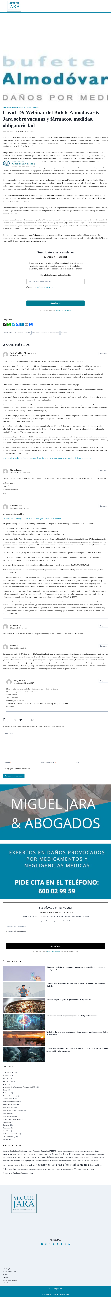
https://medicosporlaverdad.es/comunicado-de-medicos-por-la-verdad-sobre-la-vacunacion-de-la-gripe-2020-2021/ (48, 458)
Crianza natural (76, 1154)
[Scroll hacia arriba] (107, 1278)
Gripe (32, 1157)
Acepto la (41, 287)
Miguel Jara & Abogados (11, 1119)
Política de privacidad (9, 1271)
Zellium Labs (64, 1294)
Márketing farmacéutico (65, 1160)
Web (77, 763)
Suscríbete (55, 946)
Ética (31, 1173)
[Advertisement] (55, 29)
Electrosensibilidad (91, 1154)
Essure (4, 1157)
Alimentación (7, 1081)
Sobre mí (5, 1274)
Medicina (27, 107)
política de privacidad (45, 287)
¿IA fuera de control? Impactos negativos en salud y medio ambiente (72, 1016)
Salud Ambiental (96, 1165)
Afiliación (6, 1283)
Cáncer (5, 1090)
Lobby (88, 1157)
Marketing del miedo (10, 1104)
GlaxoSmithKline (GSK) (21, 1157)
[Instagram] (49, 1244)
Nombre (7, 763)
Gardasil (9, 1157)
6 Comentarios (29, 131)
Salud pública (9, 1169)
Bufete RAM (8, 333)
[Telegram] (65, 1244)
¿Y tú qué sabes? (8, 1072)
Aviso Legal (6, 1269)
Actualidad (6, 1075)
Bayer (97, 1151)
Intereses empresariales (72, 1157)
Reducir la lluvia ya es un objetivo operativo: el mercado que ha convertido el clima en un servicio (77, 1033)
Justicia (82, 1157)
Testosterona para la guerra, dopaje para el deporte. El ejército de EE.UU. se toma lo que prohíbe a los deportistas (77, 1049)
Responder (103, 353)
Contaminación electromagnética (40, 1154)
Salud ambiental (8, 1137)
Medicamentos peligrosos (11, 1110)
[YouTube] (53, 1244)
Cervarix (25, 1154)
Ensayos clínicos (101, 1154)
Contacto (5, 1277)
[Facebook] (42, 1244)
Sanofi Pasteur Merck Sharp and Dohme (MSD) (29, 1169)
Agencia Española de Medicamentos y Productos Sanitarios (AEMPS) (29, 1151)
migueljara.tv (7, 1122)
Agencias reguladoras (66, 1151)
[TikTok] (61, 1244)
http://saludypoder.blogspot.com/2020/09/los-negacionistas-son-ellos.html (32, 519)
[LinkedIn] (57, 1244)
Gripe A (38, 1157)
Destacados (6, 1093)
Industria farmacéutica (13, 107)
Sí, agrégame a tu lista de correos (17, 769)
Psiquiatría (17, 1165)
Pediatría (6, 1131)
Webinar (64, 333)
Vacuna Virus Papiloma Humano (15, 1173)
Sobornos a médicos (68, 1169)
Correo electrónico (48, 763)
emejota (17, 680)
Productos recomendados (11, 1134)
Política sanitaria (8, 1165)
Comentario (9, 733)
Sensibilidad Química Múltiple (52, 1169)
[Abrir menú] (106, 6)
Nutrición (6, 1125)
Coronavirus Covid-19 (22, 333)
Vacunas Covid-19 (89, 1169)
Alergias (5, 1078)
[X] (45, 1244)
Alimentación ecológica (87, 1151)
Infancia (62, 1157)
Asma (5, 1084)
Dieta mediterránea (9, 1096)
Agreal (77, 1151)
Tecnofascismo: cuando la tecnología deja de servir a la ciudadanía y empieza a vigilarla (76, 984)
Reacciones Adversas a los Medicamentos (45, 333)
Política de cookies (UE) (10, 1280)
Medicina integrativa (10, 1116)
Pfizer (96, 1160)
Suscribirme (55, 303)
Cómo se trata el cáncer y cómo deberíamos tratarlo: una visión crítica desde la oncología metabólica (76, 968)
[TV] (69, 1244)
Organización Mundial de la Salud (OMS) (82, 1160)
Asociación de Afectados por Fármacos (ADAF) (19, 1087)
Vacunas (35, 107)
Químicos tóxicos (27, 1165)
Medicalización (8, 1107)
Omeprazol (6, 1128)
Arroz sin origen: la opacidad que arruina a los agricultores (69, 999)
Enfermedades (7, 1099)
